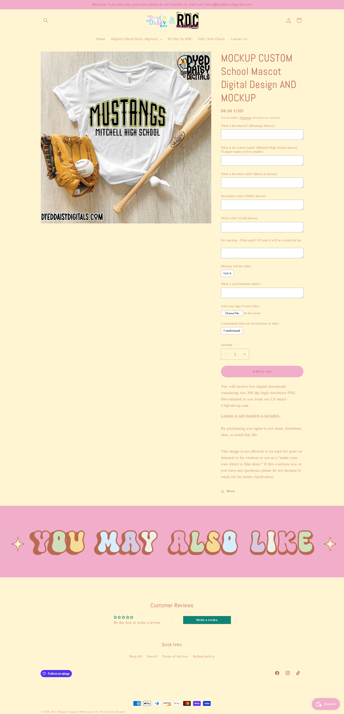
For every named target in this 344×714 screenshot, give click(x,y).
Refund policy (204, 656)
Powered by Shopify (112, 711)
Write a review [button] (207, 620)
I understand (232, 330)
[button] (46, 20)
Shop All (135, 656)
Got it (227, 273)
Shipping (245, 117)
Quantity (227, 344)
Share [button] (231, 491)
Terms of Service (175, 656)
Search (152, 656)
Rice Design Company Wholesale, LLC (75, 711)
